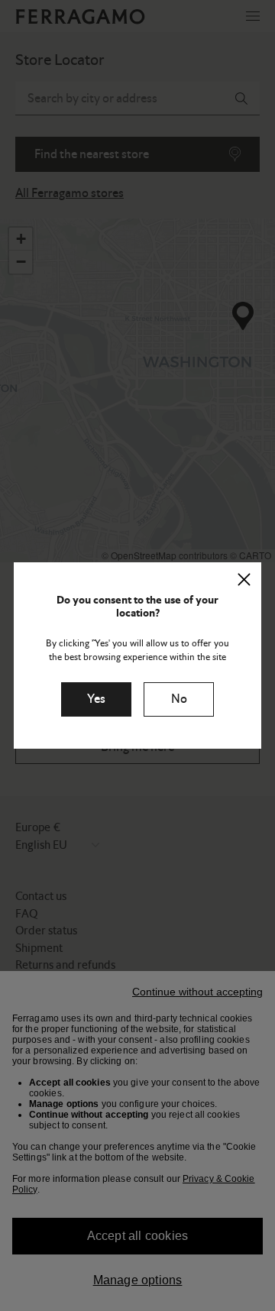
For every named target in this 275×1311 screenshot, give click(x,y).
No (179, 699)
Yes (96, 699)
